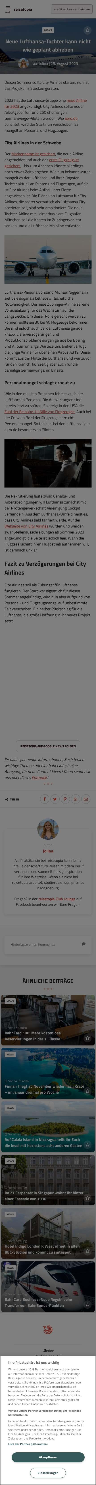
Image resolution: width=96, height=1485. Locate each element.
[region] (48, 1420)
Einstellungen (48, 1472)
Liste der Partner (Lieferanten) (28, 1444)
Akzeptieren (48, 1457)
